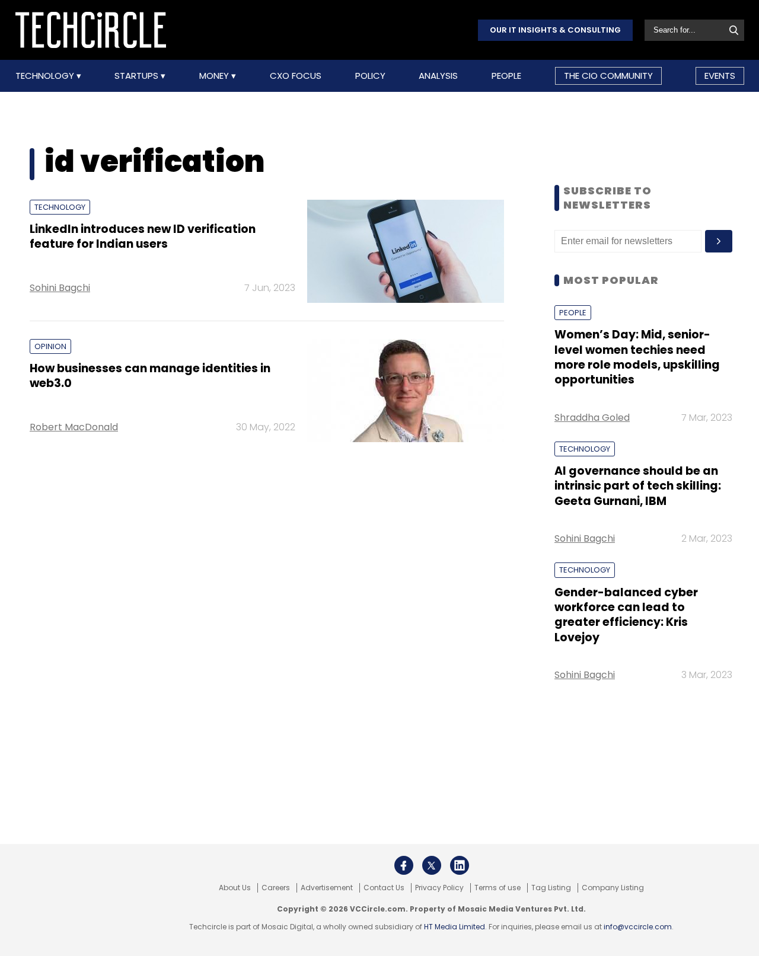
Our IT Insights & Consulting (555, 30)
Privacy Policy (439, 888)
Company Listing (613, 888)
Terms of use (497, 888)
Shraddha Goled (592, 417)
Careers (275, 888)
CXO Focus (295, 76)
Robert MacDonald (74, 427)
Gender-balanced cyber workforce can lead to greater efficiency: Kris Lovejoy (626, 614)
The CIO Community (608, 75)
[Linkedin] (459, 865)
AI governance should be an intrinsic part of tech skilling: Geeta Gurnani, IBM (637, 486)
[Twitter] (431, 865)
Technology (45, 76)
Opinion (50, 346)
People (506, 76)
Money (215, 76)
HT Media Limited (454, 927)
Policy (370, 76)
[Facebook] (403, 865)
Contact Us (383, 888)
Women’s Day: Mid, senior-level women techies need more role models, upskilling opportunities (637, 357)
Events (719, 75)
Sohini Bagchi (60, 288)
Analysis (438, 76)
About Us (235, 888)
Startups (137, 76)
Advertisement (327, 888)
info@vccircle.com (638, 927)
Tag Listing (551, 888)
